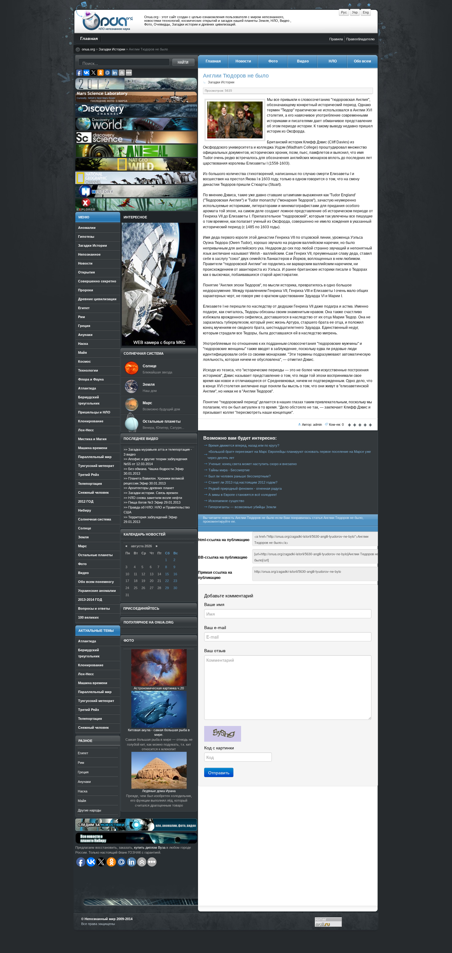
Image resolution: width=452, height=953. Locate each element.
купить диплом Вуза (149, 847)
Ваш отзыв (214, 650)
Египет (83, 753)
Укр (355, 12)
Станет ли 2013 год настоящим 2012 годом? (242, 482)
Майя (82, 801)
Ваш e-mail (215, 627)
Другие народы (89, 810)
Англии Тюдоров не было (236, 75)
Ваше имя (214, 604)
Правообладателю (360, 39)
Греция (83, 772)
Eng (366, 12)
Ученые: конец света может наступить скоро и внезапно (252, 464)
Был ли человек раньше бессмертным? (239, 476)
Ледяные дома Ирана (159, 791)
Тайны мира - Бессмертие (229, 470)
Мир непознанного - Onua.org (107, 21)
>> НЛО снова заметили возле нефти (153, 498)
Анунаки (84, 782)
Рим (81, 762)
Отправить (218, 772)
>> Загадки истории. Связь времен (151, 493)
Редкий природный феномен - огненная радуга (245, 488)
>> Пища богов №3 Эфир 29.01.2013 (152, 502)
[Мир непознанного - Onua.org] (368, 4)
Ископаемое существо (226, 501)
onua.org (88, 49)
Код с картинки (219, 747)
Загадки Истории (112, 49)
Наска (82, 791)
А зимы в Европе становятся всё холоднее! (242, 494)
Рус (344, 12)
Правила (336, 39)
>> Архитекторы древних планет (149, 488)
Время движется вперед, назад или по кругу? (243, 445)
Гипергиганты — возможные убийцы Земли (242, 507)
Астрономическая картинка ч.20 (159, 688)
